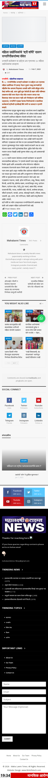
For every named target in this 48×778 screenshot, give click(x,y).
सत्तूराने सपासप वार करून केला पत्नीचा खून (18, 595)
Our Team (9, 663)
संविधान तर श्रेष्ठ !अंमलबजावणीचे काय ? (24, 466)
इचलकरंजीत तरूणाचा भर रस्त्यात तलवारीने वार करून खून (23, 578)
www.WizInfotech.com (31, 770)
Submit (7, 739)
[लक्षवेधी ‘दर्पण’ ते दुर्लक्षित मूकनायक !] (7, 478)
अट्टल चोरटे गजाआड (11, 585)
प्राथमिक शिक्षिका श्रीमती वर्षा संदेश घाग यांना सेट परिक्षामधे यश (35, 284)
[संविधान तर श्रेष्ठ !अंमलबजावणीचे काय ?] (24, 456)
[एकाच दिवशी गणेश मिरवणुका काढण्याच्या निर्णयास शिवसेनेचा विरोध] (13, 343)
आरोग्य (8, 638)
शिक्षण (7, 632)
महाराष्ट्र (13, 46)
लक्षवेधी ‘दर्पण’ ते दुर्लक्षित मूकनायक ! (27, 475)
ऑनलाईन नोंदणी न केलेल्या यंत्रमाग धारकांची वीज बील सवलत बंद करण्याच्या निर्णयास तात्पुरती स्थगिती (13, 287)
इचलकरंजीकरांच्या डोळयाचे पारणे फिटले (17, 599)
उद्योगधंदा (5, 46)
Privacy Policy (11, 668)
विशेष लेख (9, 627)
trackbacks (33, 378)
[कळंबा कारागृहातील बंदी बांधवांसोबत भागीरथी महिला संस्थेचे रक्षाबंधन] (13, 316)
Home (9, 755)
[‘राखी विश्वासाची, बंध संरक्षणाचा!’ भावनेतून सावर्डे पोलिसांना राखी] (34, 343)
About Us (9, 658)
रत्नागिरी (20, 46)
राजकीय (8, 622)
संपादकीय (24, 461)
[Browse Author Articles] (24, 231)
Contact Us (10, 673)
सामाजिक (29, 311)
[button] (41, 318)
